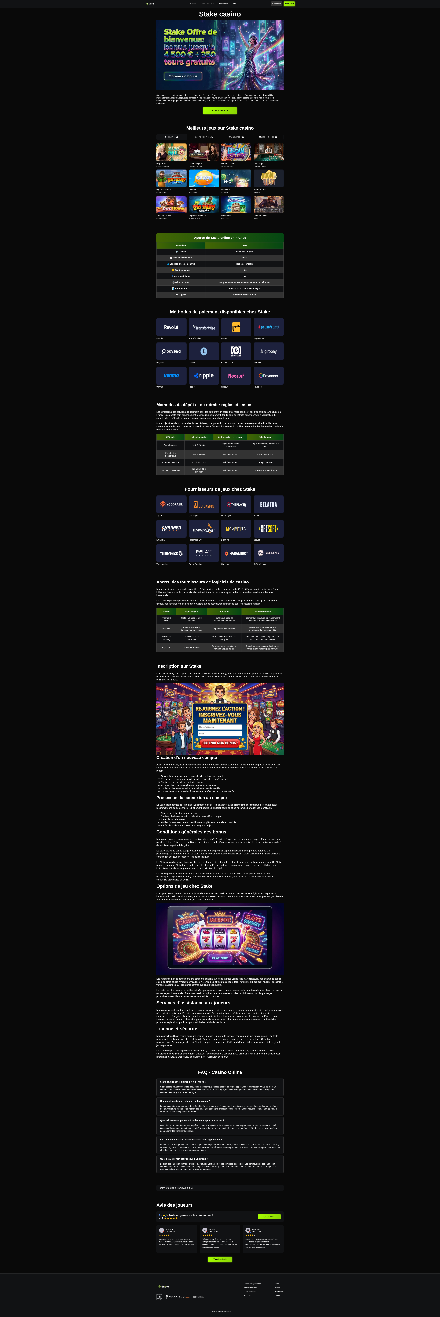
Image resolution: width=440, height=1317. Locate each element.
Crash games (234, 137)
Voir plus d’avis (220, 1259)
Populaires (170, 137)
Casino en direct (202, 137)
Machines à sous (266, 137)
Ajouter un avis (269, 1217)
